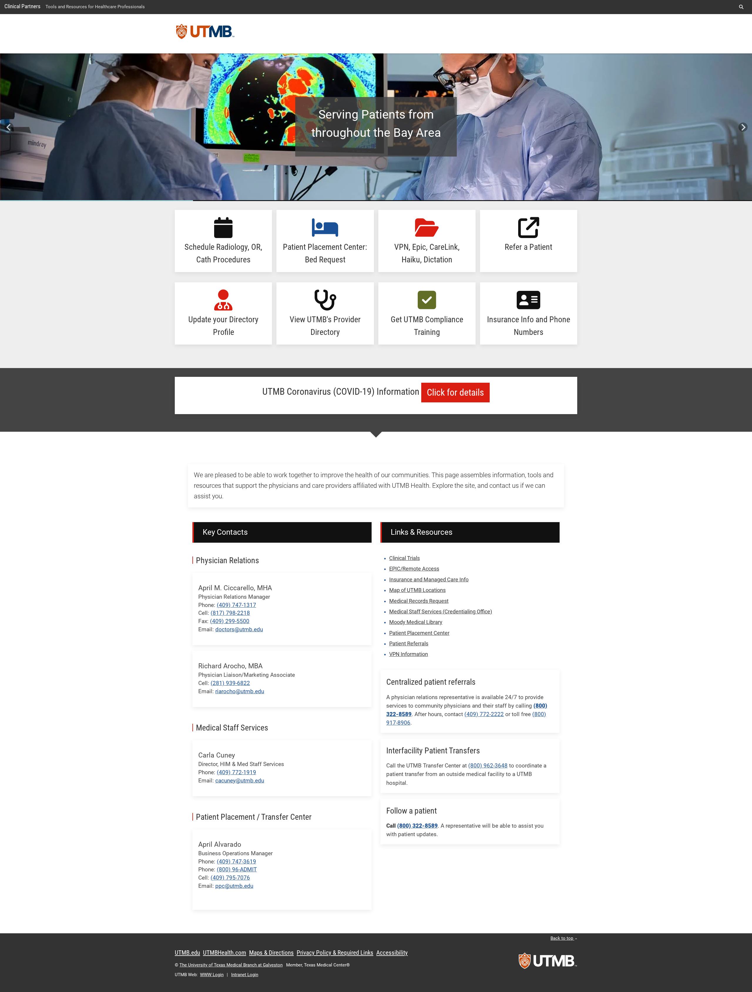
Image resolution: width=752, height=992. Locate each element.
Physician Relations (227, 560)
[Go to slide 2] (373, 196)
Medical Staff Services (232, 728)
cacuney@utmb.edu (239, 780)
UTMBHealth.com (224, 952)
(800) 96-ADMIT (237, 869)
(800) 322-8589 (417, 825)
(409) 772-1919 (236, 772)
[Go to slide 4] (383, 196)
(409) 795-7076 (230, 877)
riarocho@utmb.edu (239, 691)
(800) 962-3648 (488, 765)
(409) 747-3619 (236, 861)
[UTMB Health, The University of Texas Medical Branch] (547, 962)
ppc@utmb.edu (234, 886)
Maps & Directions (271, 952)
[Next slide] (743, 127)
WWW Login (212, 974)
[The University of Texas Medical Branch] (205, 33)
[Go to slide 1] (368, 196)
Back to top (562, 938)
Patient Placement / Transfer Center (254, 817)
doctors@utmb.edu (239, 629)
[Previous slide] (9, 127)
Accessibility (392, 952)
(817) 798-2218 (230, 613)
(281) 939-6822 (230, 683)
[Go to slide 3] (378, 196)
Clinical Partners (22, 6)
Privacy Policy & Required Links (335, 952)
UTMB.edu (187, 952)
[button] (741, 7)
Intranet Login (244, 974)
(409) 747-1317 (236, 605)
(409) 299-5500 (229, 621)
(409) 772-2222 (484, 714)
